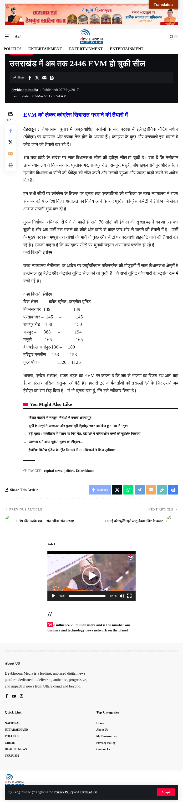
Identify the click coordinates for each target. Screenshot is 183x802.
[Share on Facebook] (29, 78)
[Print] (51, 78)
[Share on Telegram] (140, 490)
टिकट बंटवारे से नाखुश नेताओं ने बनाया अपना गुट (60, 418)
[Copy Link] (162, 490)
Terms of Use (88, 792)
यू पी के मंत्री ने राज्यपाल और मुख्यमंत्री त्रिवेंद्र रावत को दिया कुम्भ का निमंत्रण (78, 426)
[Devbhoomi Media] (91, 36)
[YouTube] (14, 696)
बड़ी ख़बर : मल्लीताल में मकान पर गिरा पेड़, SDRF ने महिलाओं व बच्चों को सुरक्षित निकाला (84, 434)
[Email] (44, 78)
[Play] (53, 596)
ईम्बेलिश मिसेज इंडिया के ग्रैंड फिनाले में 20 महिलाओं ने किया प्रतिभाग (72, 450)
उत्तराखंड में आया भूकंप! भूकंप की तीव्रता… (56, 442)
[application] (91, 575)
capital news (53, 471)
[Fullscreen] (129, 596)
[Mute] (121, 596)
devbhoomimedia (24, 90)
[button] (166, 792)
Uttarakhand (85, 471)
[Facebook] (7, 696)
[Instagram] (21, 696)
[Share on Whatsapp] (128, 490)
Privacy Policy (64, 792)
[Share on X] (37, 78)
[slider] (87, 596)
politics (69, 471)
